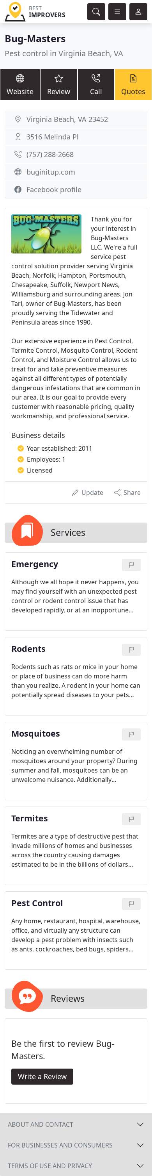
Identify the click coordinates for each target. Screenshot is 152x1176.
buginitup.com (51, 172)
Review (58, 91)
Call (96, 91)
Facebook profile (54, 189)
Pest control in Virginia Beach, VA (64, 53)
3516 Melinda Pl (53, 136)
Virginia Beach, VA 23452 (67, 119)
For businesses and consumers (60, 1145)
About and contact (40, 1124)
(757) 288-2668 (50, 154)
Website (20, 91)
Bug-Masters (35, 38)
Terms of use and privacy (50, 1166)
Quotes (133, 91)
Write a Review (42, 1076)
